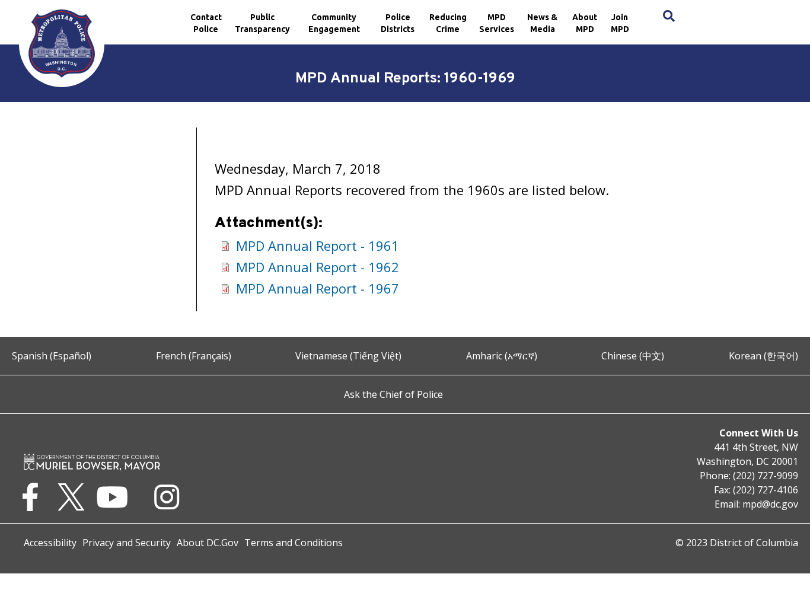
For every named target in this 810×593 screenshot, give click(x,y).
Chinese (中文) (632, 355)
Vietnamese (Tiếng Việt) (348, 355)
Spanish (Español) (51, 355)
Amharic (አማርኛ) (501, 355)
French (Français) (193, 355)
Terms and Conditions (293, 542)
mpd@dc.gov (770, 504)
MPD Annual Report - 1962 (317, 267)
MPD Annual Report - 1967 (317, 288)
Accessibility (50, 542)
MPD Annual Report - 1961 (317, 245)
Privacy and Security (126, 542)
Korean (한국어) (763, 355)
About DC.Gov (207, 542)
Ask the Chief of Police (393, 394)
